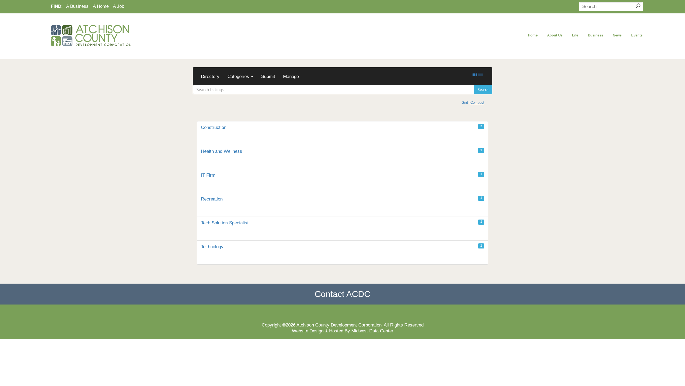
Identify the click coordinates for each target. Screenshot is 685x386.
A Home (101, 6)
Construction (341, 127)
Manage (291, 76)
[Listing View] (480, 74)
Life (575, 35)
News (617, 35)
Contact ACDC (342, 294)
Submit (268, 76)
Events (636, 35)
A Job (118, 6)
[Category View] (475, 74)
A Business (77, 6)
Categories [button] (238, 76)
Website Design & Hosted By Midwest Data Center (342, 330)
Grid (465, 103)
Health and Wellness (341, 151)
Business (595, 35)
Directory (210, 76)
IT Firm (341, 174)
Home (533, 35)
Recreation (341, 198)
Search (483, 89)
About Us (554, 35)
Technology (341, 246)
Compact (477, 103)
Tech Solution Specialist (341, 222)
